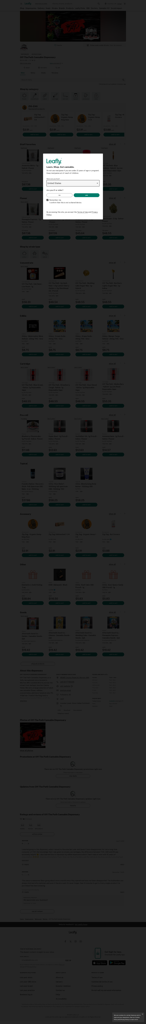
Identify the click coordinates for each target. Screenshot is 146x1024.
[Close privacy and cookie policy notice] (142, 1014)
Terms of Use (82, 212)
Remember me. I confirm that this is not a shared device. (65, 201)
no (59, 195)
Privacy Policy (125, 1019)
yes (86, 195)
